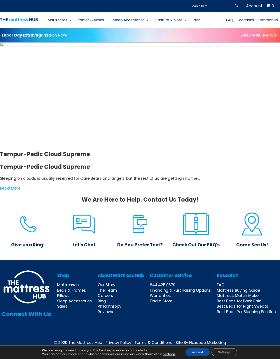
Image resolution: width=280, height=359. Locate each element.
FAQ (229, 20)
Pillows (63, 295)
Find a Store (161, 301)
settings (169, 354)
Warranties (160, 295)
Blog (102, 301)
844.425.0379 (162, 285)
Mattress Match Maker (238, 295)
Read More (10, 188)
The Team (107, 290)
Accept (197, 352)
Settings (224, 352)
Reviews (105, 311)
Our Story (106, 285)
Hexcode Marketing (207, 342)
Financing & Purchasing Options (180, 290)
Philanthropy (109, 306)
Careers (105, 295)
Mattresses (57, 20)
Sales (196, 20)
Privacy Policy (118, 342)
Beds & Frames (71, 290)
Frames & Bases (90, 20)
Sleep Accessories (128, 20)
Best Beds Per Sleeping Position (246, 311)
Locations (246, 20)
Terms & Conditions (153, 342)
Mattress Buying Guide (238, 290)
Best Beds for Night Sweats (242, 306)
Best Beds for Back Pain (239, 301)
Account (254, 6)
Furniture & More (168, 20)
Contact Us (268, 20)
